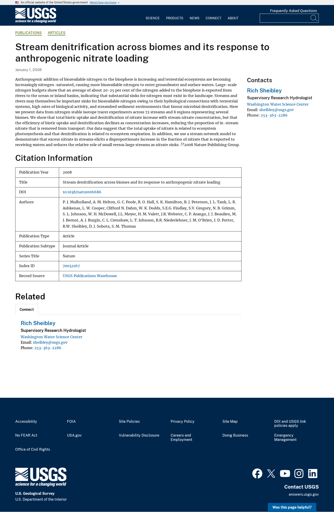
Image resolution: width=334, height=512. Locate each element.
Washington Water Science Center (51, 337)
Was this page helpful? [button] (292, 507)
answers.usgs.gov (304, 494)
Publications (28, 33)
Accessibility (26, 422)
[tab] (26, 309)
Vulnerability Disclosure (139, 435)
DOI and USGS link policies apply (290, 424)
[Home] (35, 22)
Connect (213, 18)
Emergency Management (285, 437)
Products (174, 18)
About (233, 18)
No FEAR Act (26, 435)
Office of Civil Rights (32, 449)
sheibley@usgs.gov (50, 342)
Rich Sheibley (38, 323)
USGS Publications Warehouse (90, 276)
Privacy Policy (182, 422)
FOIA (71, 422)
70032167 (71, 266)
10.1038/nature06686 (82, 192)
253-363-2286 (47, 347)
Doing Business (235, 435)
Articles (56, 33)
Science (153, 18)
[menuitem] (152, 15)
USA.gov (74, 435)
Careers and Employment (181, 437)
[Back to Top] (317, 495)
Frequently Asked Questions (293, 11)
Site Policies (129, 422)
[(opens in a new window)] (257, 472)
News (194, 18)
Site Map (230, 422)
